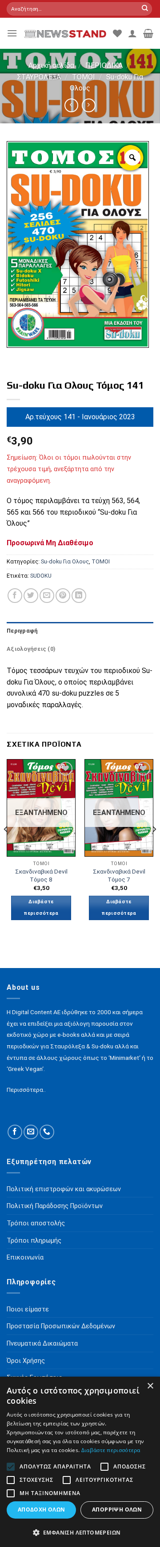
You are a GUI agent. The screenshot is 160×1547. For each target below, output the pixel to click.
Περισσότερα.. (26, 1089)
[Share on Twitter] (31, 595)
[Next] (153, 847)
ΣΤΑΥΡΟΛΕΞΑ (39, 77)
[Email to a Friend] (47, 595)
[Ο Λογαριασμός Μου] (132, 33)
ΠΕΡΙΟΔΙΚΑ (104, 65)
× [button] (150, 1386)
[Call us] (47, 1132)
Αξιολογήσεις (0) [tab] (31, 649)
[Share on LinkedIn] (79, 595)
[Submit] (145, 9)
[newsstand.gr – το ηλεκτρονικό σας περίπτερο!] (65, 33)
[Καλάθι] (148, 33)
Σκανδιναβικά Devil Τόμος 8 (41, 875)
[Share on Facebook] (15, 595)
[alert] (80, 1462)
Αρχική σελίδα (51, 65)
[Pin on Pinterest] (63, 595)
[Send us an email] (31, 1132)
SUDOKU (41, 575)
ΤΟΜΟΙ (83, 77)
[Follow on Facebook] (15, 1132)
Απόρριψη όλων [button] (117, 1509)
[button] (80, 1532)
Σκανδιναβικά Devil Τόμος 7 (119, 875)
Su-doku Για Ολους (65, 561)
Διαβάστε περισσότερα (41, 907)
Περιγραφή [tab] (22, 630)
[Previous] (6, 847)
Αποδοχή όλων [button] (41, 1509)
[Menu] (12, 33)
